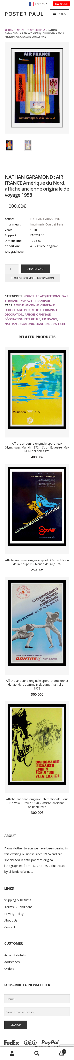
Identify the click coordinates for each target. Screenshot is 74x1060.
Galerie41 (61, 4)
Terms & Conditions (18, 907)
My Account (12, 1053)
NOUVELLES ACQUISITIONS (31, 30)
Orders (9, 968)
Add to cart (36, 268)
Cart (57, 1050)
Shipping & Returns (17, 900)
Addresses (12, 962)
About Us (10, 920)
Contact (9, 927)
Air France (50, 319)
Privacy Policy (14, 914)
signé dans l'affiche (51, 324)
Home (11, 30)
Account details (15, 955)
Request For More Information (32, 278)
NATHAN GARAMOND (45, 219)
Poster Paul (24, 13)
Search (37, 1053)
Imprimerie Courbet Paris (47, 224)
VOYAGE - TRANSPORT (36, 300)
